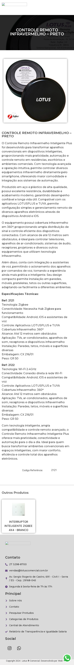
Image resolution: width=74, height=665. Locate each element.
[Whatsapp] (19, 648)
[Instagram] (9, 648)
